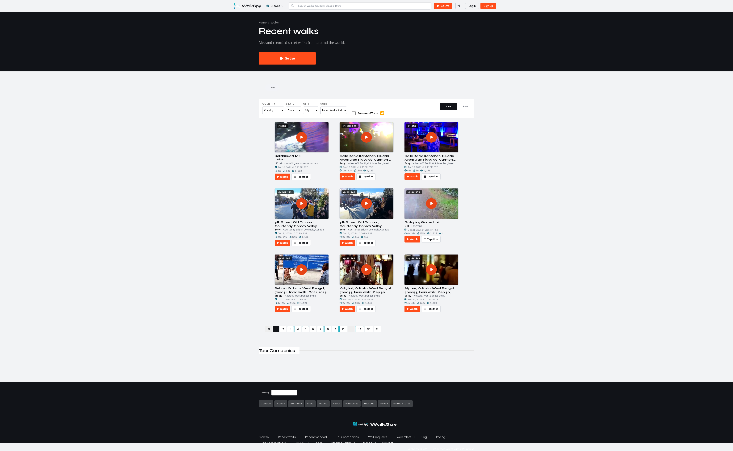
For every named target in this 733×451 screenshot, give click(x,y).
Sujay (343, 295)
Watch (284, 176)
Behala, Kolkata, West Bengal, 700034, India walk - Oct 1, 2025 (301, 290)
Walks (275, 22)
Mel (406, 226)
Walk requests (377, 437)
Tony (343, 163)
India (310, 403)
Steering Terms (341, 443)
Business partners (274, 443)
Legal (318, 443)
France (281, 403)
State (290, 103)
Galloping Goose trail (421, 222)
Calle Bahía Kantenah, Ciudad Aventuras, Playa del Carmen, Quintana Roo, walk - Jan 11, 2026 (364, 157)
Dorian (279, 159)
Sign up (488, 6)
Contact (387, 443)
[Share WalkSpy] (458, 6)
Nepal (336, 403)
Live (448, 106)
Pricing (440, 437)
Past (465, 106)
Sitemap (366, 443)
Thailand (369, 403)
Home (263, 22)
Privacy (300, 443)
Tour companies (347, 437)
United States (401, 403)
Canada (266, 403)
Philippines (352, 403)
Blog (424, 437)
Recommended (316, 437)
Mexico (323, 403)
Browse (275, 6)
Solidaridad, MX (287, 156)
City (306, 103)
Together (302, 176)
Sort (324, 103)
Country (268, 103)
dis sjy (278, 295)
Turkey (384, 403)
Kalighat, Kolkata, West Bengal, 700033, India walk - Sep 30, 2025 (365, 290)
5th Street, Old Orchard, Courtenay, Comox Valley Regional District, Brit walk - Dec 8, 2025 (301, 224)
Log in (472, 6)
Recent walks (287, 437)
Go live (289, 58)
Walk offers (404, 437)
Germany (296, 403)
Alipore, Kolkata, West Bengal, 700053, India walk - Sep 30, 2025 (429, 290)
